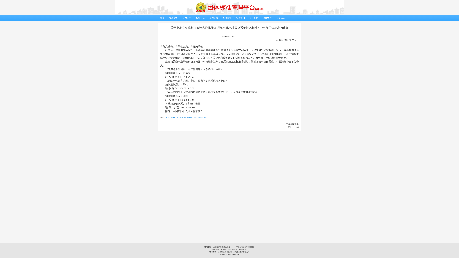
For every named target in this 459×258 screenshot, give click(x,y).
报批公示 (200, 17)
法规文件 (267, 17)
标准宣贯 (227, 17)
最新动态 (280, 17)
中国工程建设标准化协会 (245, 247)
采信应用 (240, 17)
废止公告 (254, 17)
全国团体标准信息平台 (221, 247)
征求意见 (187, 17)
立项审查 (173, 17)
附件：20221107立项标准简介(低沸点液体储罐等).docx (186, 117)
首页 (162, 17)
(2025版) (259, 8)
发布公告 (213, 17)
